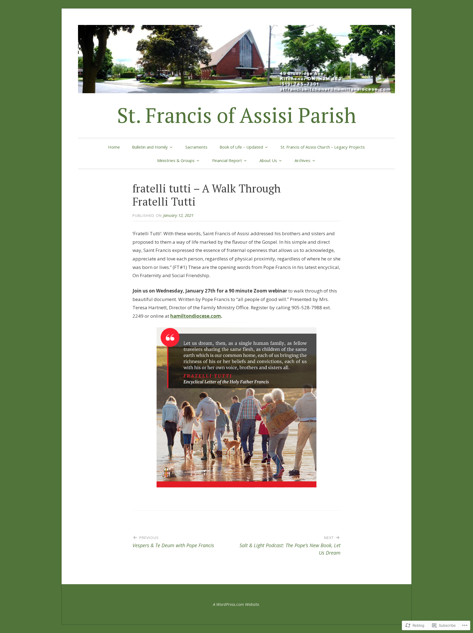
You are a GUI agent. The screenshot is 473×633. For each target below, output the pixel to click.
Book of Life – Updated (241, 147)
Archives (302, 160)
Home (114, 147)
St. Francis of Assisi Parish (236, 115)
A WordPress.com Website (236, 604)
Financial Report (227, 160)
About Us (268, 160)
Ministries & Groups (176, 160)
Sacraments (196, 147)
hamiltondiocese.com (195, 316)
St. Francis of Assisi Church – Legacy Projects (323, 147)
